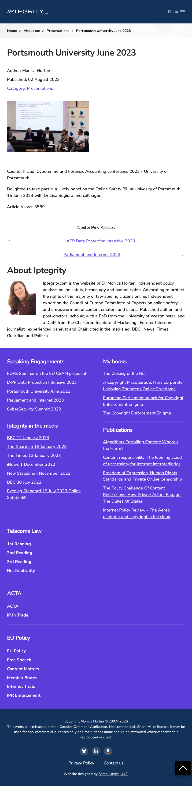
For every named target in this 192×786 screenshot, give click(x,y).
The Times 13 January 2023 (34, 455)
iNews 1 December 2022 (31, 464)
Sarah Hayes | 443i (114, 773)
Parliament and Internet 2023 (35, 400)
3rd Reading (19, 561)
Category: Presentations (30, 88)
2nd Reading (19, 553)
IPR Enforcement (24, 695)
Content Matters (23, 669)
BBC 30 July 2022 (24, 482)
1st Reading (19, 544)
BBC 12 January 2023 (28, 437)
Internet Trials (21, 686)
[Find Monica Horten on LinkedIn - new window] (96, 751)
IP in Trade (17, 615)
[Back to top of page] (183, 768)
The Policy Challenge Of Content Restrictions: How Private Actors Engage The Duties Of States (142, 494)
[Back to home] (27, 11)
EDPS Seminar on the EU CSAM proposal (46, 373)
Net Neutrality (21, 570)
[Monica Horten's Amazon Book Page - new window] (108, 751)
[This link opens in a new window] (84, 751)
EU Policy (16, 651)
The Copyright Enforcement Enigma (137, 413)
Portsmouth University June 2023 (38, 391)
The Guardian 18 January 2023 (37, 446)
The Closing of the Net (124, 373)
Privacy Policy (81, 763)
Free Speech (19, 660)
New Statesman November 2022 (38, 473)
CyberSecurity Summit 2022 (34, 409)
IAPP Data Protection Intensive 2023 (42, 382)
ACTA (12, 606)
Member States (22, 678)
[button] (176, 11)
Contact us (114, 763)
